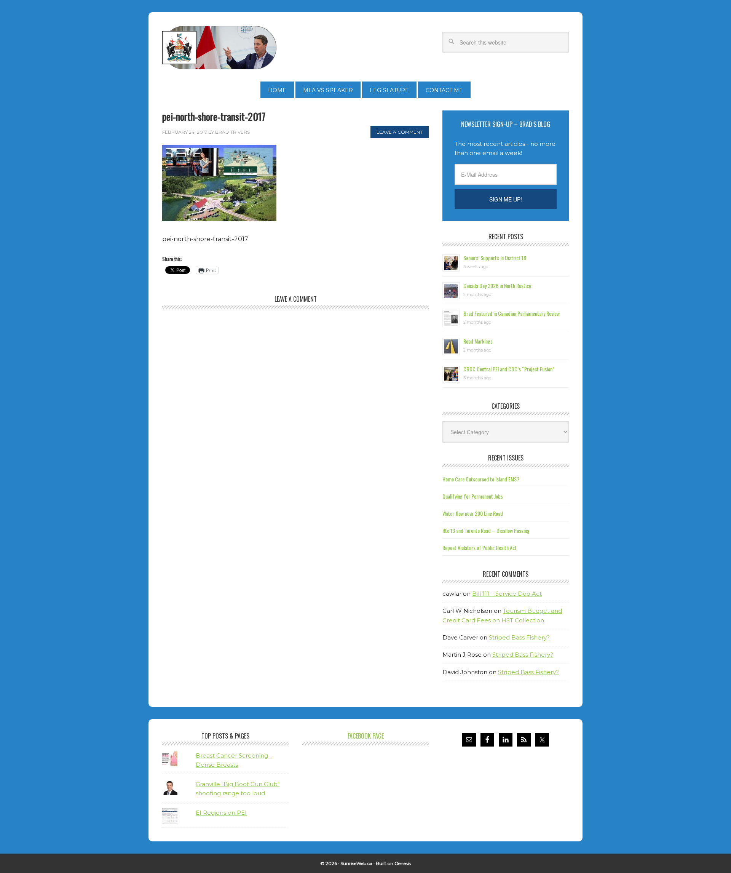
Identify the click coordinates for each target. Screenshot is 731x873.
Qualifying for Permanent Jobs (472, 496)
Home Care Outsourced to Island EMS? (480, 479)
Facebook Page (366, 735)
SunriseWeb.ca (356, 863)
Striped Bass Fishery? (519, 637)
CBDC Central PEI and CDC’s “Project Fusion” (508, 369)
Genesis (402, 863)
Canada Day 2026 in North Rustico (497, 285)
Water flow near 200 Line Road (472, 513)
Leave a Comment (400, 132)
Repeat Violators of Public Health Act (479, 548)
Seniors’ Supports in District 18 (494, 258)
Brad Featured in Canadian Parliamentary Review (511, 313)
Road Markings (478, 341)
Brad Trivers (219, 47)
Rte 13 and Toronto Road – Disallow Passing (486, 530)
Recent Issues (506, 457)
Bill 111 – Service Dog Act (507, 593)
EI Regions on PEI (221, 812)
